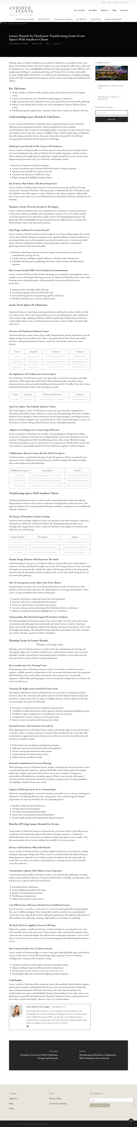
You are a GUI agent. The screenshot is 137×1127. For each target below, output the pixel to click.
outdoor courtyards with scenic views (47, 970)
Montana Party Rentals (113, 19)
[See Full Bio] (68, 1022)
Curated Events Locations (24, 19)
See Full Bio (63, 1023)
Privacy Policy (55, 1098)
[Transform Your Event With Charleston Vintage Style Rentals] (38, 1055)
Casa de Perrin (95, 19)
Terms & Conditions (58, 1103)
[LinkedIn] (27, 1027)
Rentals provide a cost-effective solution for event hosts (32, 909)
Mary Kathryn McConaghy (19, 44)
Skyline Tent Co (44, 19)
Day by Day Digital (42, 1124)
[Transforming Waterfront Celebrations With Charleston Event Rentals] (98, 1055)
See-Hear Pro (81, 19)
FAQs (11, 1108)
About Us (13, 1098)
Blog (47, 44)
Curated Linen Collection (63, 19)
